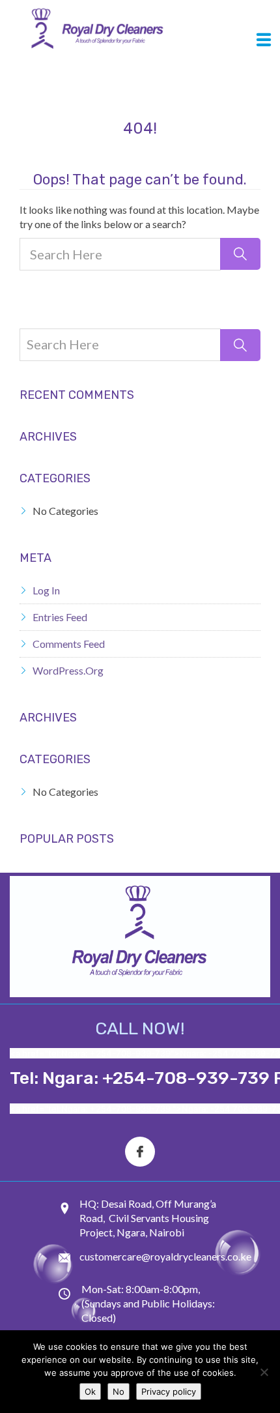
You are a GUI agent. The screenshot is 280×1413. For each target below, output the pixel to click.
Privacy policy (168, 1391)
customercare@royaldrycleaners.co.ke (165, 1256)
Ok (90, 1391)
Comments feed (69, 643)
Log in (46, 590)
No (118, 1391)
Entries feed (60, 617)
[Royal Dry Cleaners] (135, 30)
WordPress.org (68, 670)
